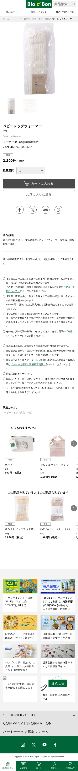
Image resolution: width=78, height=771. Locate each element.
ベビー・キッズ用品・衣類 (23, 19)
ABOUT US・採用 (65, 12)
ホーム (6, 19)
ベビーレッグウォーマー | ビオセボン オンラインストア (39, 4)
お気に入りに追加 (39, 194)
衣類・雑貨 (43, 19)
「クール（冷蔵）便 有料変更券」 (28, 364)
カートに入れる (42, 183)
